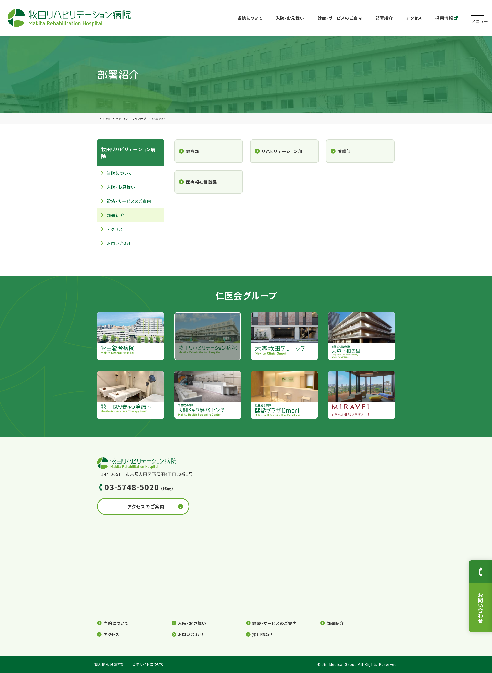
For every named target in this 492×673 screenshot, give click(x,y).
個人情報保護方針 (109, 664)
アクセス (414, 18)
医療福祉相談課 (201, 182)
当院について (249, 18)
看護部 (344, 151)
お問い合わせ (119, 243)
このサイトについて (148, 664)
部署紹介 (384, 18)
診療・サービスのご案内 (339, 18)
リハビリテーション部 (282, 151)
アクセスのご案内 (146, 506)
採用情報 (444, 18)
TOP (97, 119)
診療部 (192, 151)
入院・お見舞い (290, 18)
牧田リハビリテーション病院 (126, 119)
